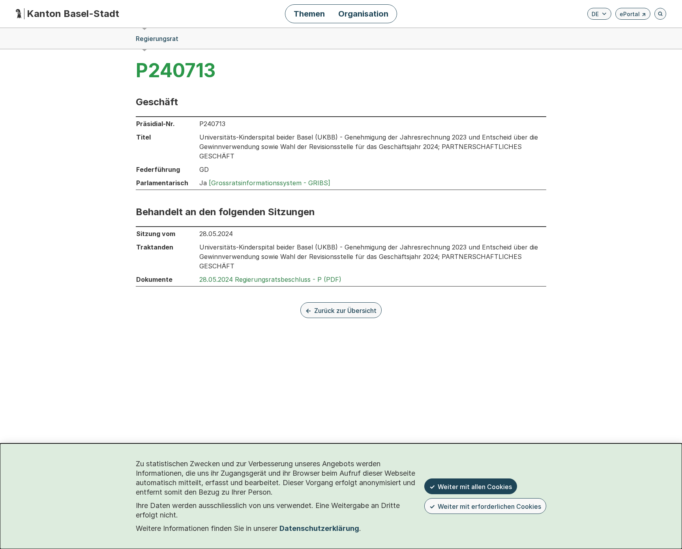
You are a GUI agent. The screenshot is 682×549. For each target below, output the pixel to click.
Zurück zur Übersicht (345, 311)
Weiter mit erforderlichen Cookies (489, 506)
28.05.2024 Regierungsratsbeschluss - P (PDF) (270, 279)
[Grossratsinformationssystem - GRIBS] (269, 183)
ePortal (632, 15)
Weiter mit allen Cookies (475, 487)
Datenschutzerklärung (319, 528)
